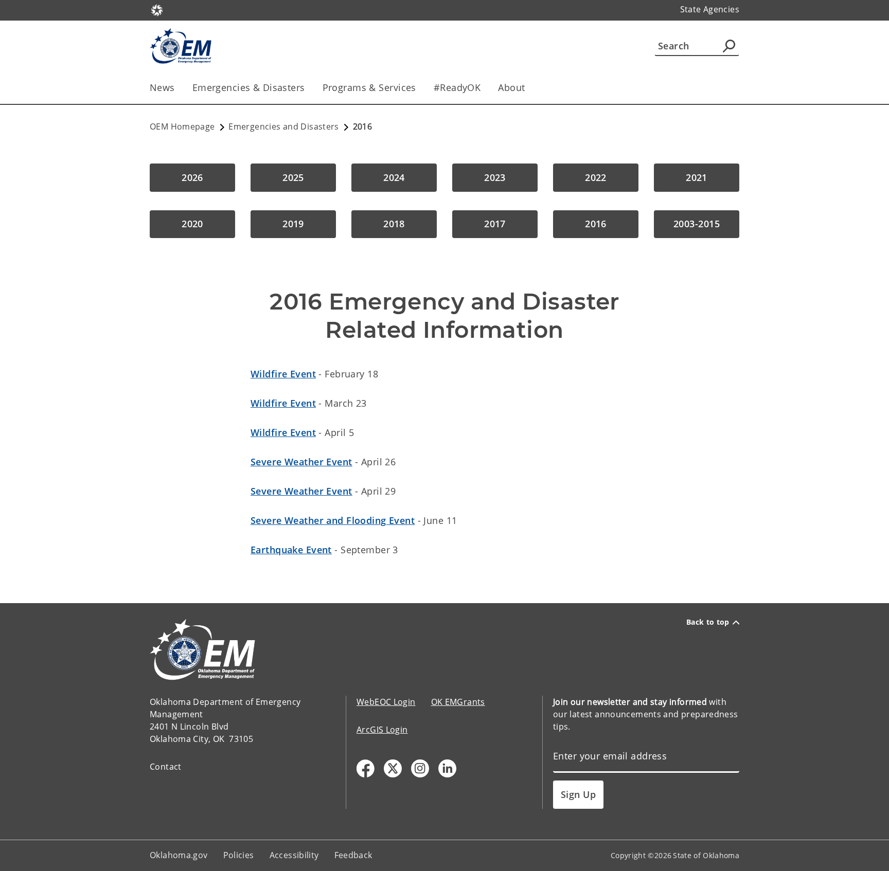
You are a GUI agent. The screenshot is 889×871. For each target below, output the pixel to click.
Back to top (708, 622)
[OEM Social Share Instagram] (420, 768)
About (511, 87)
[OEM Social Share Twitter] (393, 768)
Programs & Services (369, 87)
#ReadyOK (457, 87)
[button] (192, 178)
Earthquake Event (291, 549)
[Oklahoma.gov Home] (157, 9)
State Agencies (709, 9)
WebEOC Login (386, 701)
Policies (238, 855)
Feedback (353, 855)
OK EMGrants (458, 701)
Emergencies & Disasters (248, 87)
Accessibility (294, 855)
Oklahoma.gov (179, 855)
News (162, 87)
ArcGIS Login (382, 729)
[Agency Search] (729, 45)
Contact (166, 766)
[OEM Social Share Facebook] (366, 768)
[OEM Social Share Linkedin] (447, 768)
